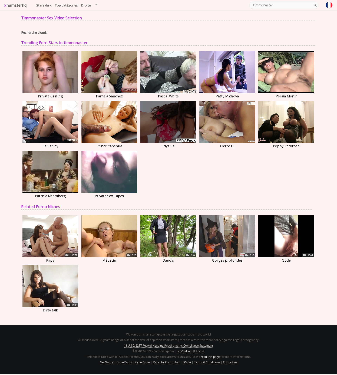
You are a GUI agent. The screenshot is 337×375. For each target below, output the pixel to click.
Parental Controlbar (166, 362)
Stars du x (43, 5)
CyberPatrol (124, 362)
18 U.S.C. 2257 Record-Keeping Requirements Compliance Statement (168, 345)
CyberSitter (142, 362)
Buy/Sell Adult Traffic (190, 351)
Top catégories (66, 5)
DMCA (187, 362)
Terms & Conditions (207, 362)
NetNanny (107, 362)
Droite (86, 5)
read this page (210, 357)
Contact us (230, 362)
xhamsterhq (15, 5)
